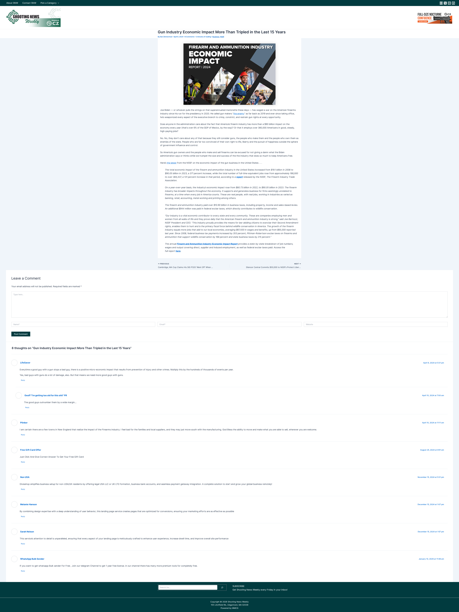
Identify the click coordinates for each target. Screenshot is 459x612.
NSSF (222, 37)
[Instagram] (449, 3)
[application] (58, 3)
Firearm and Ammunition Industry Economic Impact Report (207, 244)
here (178, 251)
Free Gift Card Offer (30, 450)
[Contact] (441, 3)
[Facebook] (453, 3)
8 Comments (189, 37)
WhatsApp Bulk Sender (32, 559)
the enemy (238, 113)
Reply (23, 380)
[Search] (222, 587)
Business (216, 37)
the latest (171, 163)
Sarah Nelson (27, 531)
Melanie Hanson (28, 504)
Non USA (24, 477)
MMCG (235, 608)
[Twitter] (445, 3)
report (239, 177)
